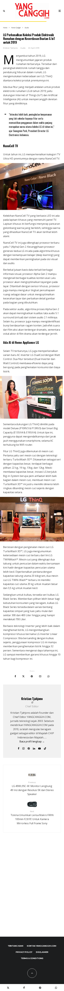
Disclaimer (42, 952)
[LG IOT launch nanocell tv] (32, 209)
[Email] (40, 676)
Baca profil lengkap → (32, 741)
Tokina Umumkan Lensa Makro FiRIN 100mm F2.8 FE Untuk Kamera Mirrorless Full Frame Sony (32, 817)
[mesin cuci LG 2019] (32, 417)
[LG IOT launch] (32, 540)
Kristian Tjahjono (10, 48)
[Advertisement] (32, 891)
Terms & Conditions (32, 958)
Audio (22, 48)
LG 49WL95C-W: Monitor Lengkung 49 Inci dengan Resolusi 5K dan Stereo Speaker (32, 788)
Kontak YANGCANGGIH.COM (41, 946)
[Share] (15, 676)
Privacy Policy (24, 952)
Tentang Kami (15, 946)
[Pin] (32, 676)
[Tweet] (23, 676)
